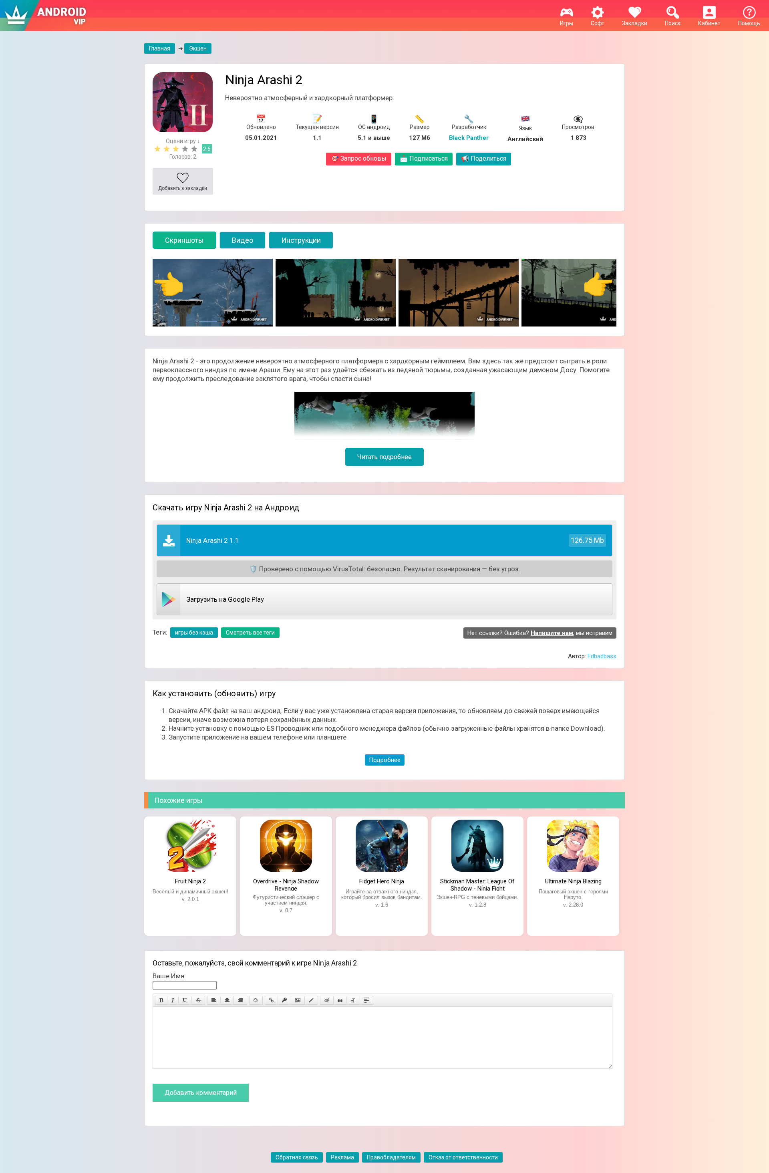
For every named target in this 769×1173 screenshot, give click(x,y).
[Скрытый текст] (327, 1000)
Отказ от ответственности (463, 1157)
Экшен (198, 48)
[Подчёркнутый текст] (185, 1000)
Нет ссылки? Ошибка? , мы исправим (539, 633)
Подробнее (385, 760)
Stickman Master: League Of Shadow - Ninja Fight (477, 884)
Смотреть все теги (250, 632)
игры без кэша (194, 632)
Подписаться (424, 158)
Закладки (634, 23)
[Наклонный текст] (173, 1000)
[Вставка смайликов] (256, 1000)
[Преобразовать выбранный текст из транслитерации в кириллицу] (353, 1000)
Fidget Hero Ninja (381, 881)
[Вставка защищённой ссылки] (284, 1000)
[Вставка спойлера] (366, 1000)
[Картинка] (298, 1000)
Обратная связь (297, 1157)
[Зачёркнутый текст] (198, 1000)
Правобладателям (391, 1157)
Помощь (749, 23)
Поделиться (483, 158)
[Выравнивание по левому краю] (214, 1000)
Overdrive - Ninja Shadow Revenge (286, 884)
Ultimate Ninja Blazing (573, 881)
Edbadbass (602, 656)
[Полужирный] (161, 1000)
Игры (566, 23)
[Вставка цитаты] (340, 1000)
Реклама (342, 1157)
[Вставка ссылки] (271, 1000)
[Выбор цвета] (311, 1000)
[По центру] (227, 1000)
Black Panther (469, 137)
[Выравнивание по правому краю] (240, 1000)
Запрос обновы (359, 158)
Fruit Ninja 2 (190, 881)
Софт (597, 23)
